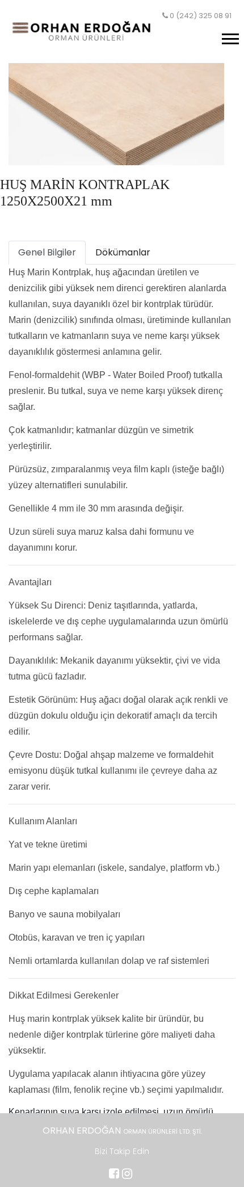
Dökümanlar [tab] (122, 252)
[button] (229, 36)
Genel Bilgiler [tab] (47, 252)
